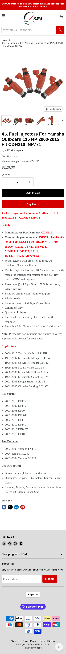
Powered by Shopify (33, 648)
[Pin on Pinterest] (22, 507)
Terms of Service (47, 641)
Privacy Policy (29, 641)
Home (5, 40)
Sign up (49, 578)
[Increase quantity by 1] (29, 181)
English (31, 594)
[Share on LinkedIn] (16, 507)
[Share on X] (10, 507)
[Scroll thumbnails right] (61, 121)
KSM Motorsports (14, 150)
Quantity (6, 174)
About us (15, 641)
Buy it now (33, 204)
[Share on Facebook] (4, 507)
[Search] (60, 30)
